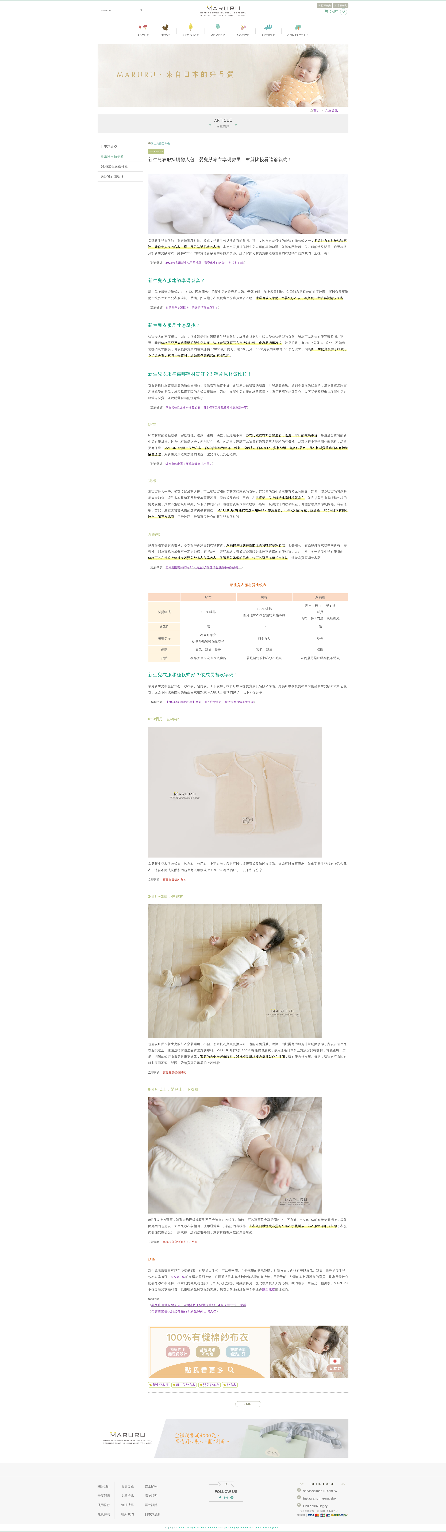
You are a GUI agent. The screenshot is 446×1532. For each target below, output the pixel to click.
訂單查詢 (326, 5)
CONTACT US (298, 35)
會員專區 (127, 1486)
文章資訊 (127, 1495)
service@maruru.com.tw (320, 1491)
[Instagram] (226, 1498)
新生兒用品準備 (112, 156)
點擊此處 (268, 1289)
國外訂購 (151, 1505)
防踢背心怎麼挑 (112, 176)
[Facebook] (220, 1498)
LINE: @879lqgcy (315, 1506)
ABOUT (143, 35)
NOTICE (243, 35)
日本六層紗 (109, 146)
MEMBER (217, 35)
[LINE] (232, 1498)
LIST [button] (249, 1404)
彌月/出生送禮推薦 (114, 166)
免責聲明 (104, 1514)
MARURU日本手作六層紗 (223, 11)
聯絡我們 (127, 1514)
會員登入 (342, 5)
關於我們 (104, 1486)
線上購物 (151, 1486)
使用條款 (104, 1505)
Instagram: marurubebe (319, 1498)
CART (337, 12)
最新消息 (104, 1495)
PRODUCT (190, 35)
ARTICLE (268, 35)
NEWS (166, 35)
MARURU (178, 1277)
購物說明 (151, 1495)
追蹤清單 (127, 1505)
